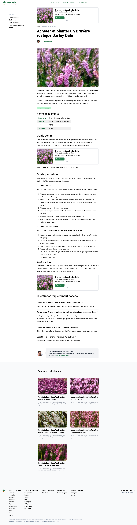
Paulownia (28, 508)
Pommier (12, 508)
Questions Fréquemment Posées (16, 26)
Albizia (27, 497)
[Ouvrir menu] (133, 3)
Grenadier (12, 495)
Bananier (12, 499)
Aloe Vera (45, 493)
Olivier (11, 515)
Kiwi (10, 510)
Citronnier (12, 513)
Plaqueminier (13, 506)
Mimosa (27, 499)
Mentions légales (62, 493)
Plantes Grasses (82, 3)
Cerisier (11, 501)
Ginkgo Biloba (28, 504)
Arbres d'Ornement (68, 3)
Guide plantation (14, 23)
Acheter (58, 18)
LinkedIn (73, 495)
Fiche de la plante (14, 17)
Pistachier (12, 497)
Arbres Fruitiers (54, 3)
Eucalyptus (28, 501)
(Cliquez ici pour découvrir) (64, 355)
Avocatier (12, 493)
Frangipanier (28, 506)
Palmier (27, 495)
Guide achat (12, 20)
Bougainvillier (28, 493)
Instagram (74, 493)
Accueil (38, 26)
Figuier (11, 504)
